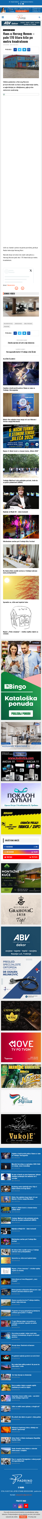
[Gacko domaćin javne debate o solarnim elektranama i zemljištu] (6, 1451)
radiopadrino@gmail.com (24, 1495)
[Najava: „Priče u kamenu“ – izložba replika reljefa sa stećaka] (6, 1271)
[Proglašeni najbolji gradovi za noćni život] (6, 1358)
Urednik (7, 44)
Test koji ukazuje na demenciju (21, 1375)
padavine (6, 326)
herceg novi (18, 323)
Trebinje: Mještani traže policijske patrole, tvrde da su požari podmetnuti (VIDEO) (20, 481)
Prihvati (23, 1517)
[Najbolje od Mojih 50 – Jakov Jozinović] (6, 1231)
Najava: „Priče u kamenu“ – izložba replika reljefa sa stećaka (20, 633)
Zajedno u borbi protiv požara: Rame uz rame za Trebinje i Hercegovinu (19, 389)
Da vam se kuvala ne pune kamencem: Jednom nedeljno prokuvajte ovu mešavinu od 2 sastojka (26, 1176)
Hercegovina (7, 30)
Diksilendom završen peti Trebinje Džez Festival (19, 541)
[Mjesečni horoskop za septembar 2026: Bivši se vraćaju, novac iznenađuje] (6, 1166)
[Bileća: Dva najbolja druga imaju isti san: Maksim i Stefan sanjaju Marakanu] (6, 1199)
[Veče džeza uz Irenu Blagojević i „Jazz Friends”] (6, 1281)
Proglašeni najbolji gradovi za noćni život (26, 1356)
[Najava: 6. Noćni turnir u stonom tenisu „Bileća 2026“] (6, 1210)
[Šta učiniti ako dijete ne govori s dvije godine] (6, 1419)
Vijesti (12, 30)
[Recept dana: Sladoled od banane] (6, 1347)
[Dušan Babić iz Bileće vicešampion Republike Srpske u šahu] (6, 1440)
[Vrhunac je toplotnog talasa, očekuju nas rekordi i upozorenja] (6, 1430)
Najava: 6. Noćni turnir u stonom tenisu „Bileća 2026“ (21, 451)
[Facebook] (15, 1506)
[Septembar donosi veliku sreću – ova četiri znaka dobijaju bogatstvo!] (6, 1398)
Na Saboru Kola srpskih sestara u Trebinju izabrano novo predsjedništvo (20, 572)
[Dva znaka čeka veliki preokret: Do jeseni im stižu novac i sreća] (6, 1366)
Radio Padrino (15, 2)
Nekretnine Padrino (27, 2)
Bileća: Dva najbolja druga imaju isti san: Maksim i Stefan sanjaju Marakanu (19, 420)
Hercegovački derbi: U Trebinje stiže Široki (21, 352)
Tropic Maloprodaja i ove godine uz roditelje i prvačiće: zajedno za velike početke (24, 1323)
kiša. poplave (28, 323)
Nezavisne (11, 285)
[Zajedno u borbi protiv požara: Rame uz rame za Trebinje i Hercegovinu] (6, 1156)
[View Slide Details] (21, 23)
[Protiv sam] (22, 289)
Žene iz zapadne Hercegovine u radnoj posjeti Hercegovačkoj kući (26, 1460)
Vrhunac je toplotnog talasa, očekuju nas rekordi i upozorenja (25, 1428)
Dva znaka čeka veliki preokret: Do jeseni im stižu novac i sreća (25, 1365)
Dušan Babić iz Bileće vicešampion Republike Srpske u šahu (26, 1439)
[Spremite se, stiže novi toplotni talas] (6, 1260)
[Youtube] (26, 1506)
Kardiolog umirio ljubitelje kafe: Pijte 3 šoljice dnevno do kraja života (24, 1187)
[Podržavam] (16, 289)
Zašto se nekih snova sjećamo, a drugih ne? (25, 1406)
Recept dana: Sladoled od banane (23, 1345)
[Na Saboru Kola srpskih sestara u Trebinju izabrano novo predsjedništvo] (6, 1252)
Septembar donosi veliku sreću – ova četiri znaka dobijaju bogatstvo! (25, 1397)
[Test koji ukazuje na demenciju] (6, 1377)
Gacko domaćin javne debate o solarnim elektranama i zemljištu (24, 1449)
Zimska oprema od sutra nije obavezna (21, 343)
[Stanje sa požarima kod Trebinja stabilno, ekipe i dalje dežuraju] (6, 1302)
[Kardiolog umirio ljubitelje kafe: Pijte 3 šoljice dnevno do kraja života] (6, 1189)
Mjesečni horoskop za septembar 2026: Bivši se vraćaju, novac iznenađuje (26, 1165)
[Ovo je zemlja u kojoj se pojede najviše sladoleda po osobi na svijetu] (6, 1387)
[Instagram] (20, 1506)
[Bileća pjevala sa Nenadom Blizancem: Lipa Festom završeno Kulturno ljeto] (6, 1292)
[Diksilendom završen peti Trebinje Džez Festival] (6, 1241)
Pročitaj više (32, 1517)
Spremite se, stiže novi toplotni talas (15, 602)
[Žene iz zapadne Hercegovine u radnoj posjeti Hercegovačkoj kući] (6, 1461)
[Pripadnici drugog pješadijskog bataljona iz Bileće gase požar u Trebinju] (6, 1313)
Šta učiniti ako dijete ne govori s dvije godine (26, 1417)
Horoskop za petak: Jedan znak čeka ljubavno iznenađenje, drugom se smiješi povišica (25, 1335)
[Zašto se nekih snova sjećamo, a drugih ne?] (6, 1409)
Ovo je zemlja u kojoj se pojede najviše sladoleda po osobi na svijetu (24, 1386)
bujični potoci (8, 323)
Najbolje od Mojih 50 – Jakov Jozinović (15, 512)
